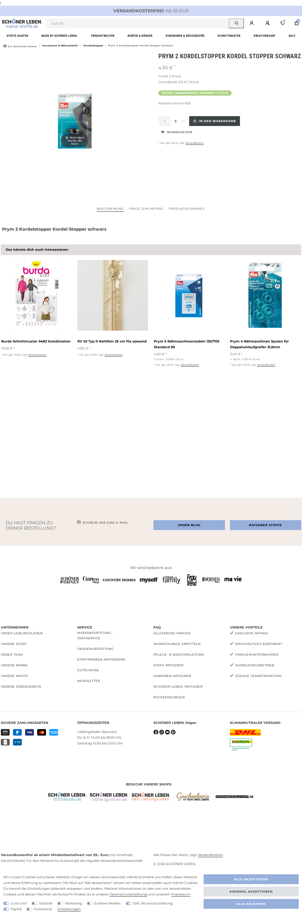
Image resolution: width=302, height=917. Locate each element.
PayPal (16, 909)
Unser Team (12, 654)
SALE (292, 36)
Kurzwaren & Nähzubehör (185, 36)
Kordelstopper (93, 45)
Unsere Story (14, 644)
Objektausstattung (95, 649)
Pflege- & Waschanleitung (178, 654)
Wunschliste (179, 132)
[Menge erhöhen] (175, 121)
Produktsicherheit (187, 209)
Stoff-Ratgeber (168, 665)
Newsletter (88, 681)
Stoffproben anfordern (101, 659)
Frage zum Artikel (146, 209)
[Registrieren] (268, 23)
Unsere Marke (14, 665)
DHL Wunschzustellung (153, 903)
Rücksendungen (169, 697)
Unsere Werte (14, 676)
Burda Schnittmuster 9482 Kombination (35, 341)
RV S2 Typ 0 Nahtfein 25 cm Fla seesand (112, 341)
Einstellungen (69, 909)
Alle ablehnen (251, 904)
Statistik (46, 903)
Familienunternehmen (257, 654)
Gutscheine (88, 670)
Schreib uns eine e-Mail (105, 522)
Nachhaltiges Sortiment (258, 644)
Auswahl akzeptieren (251, 891)
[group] (36, 295)
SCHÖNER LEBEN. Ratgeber (178, 686)
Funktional (43, 909)
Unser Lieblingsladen (22, 633)
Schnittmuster (229, 36)
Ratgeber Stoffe (265, 525)
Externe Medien (107, 903)
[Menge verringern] (183, 121)
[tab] (110, 209)
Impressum (180, 894)
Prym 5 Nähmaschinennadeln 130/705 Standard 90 (186, 344)
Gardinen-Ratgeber (172, 676)
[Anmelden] (252, 23)
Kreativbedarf (264, 36)
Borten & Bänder (140, 36)
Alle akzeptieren (251, 879)
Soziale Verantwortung (258, 676)
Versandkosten (194, 142)
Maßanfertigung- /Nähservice (95, 635)
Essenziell (19, 903)
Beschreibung (110, 209)
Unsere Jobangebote (21, 686)
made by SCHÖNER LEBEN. (59, 36)
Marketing (73, 903)
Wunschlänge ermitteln (177, 644)
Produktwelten (102, 36)
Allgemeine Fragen (171, 633)
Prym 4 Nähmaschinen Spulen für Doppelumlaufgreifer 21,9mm (259, 344)
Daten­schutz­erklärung (128, 894)
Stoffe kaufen (17, 36)
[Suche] (236, 23)
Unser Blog (189, 525)
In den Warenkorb (217, 121)
